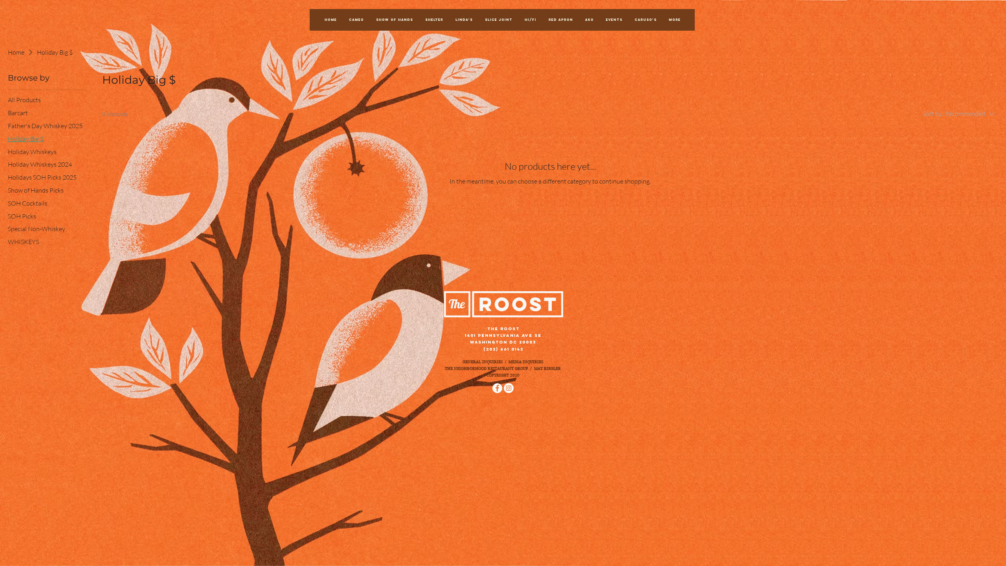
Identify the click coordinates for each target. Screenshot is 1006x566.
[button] (614, 20)
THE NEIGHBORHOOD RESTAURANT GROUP (486, 368)
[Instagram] (509, 388)
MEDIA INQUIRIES (526, 361)
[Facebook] (497, 388)
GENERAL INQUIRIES (483, 361)
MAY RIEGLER (547, 368)
